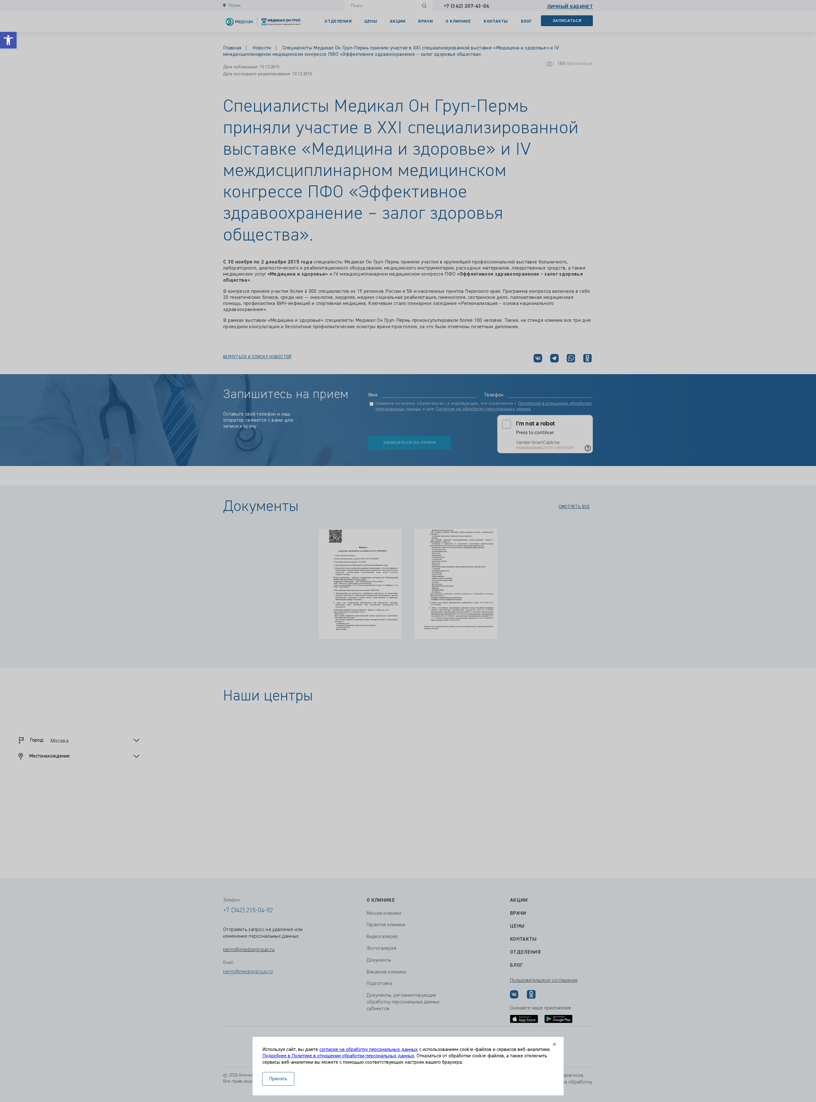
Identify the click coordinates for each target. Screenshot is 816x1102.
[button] (8, 40)
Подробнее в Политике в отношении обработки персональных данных (338, 1056)
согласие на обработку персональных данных (368, 1049)
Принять (278, 1079)
